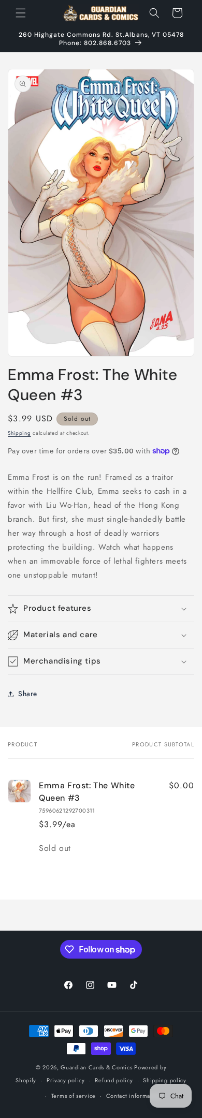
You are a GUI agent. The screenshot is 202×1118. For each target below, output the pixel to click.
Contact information (133, 1096)
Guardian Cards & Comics (96, 1067)
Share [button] (27, 693)
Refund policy (114, 1080)
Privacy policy (66, 1080)
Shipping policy (164, 1080)
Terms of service (73, 1096)
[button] (20, 13)
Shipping (19, 433)
